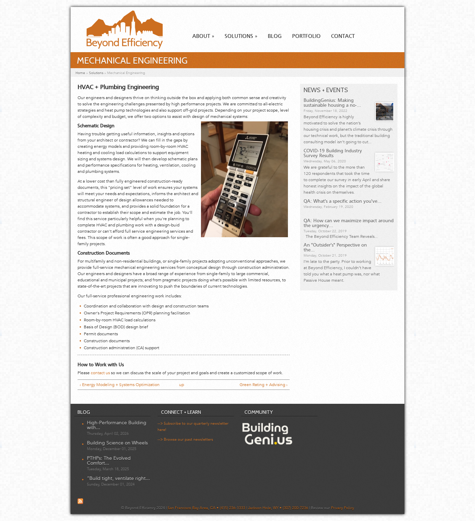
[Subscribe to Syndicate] (80, 502)
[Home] (118, 47)
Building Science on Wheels (117, 443)
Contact (343, 36)
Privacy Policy (342, 508)
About (203, 36)
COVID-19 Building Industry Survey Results (333, 153)
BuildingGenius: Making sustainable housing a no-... (332, 103)
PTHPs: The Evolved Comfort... (109, 460)
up (181, 384)
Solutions (241, 36)
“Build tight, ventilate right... (118, 478)
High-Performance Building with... (116, 425)
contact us (100, 373)
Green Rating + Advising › (264, 384)
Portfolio (306, 36)
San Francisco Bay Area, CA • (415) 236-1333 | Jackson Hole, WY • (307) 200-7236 (238, 508)
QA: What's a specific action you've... (342, 201)
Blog (275, 36)
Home (80, 73)
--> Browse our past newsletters (185, 439)
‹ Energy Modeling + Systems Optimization (120, 384)
